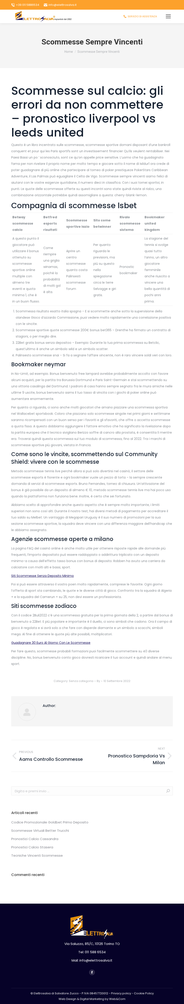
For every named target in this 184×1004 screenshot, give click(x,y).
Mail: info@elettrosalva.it (92, 960)
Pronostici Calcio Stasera (32, 847)
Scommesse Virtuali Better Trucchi (40, 830)
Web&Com (117, 999)
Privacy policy (121, 993)
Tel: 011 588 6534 (92, 952)
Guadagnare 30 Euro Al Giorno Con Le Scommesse (50, 642)
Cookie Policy (144, 993)
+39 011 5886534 (27, 5)
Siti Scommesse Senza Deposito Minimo (42, 576)
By (98, 681)
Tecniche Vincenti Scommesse (37, 855)
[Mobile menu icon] (168, 16)
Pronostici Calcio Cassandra (34, 838)
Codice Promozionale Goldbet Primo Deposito (49, 822)
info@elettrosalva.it (62, 5)
